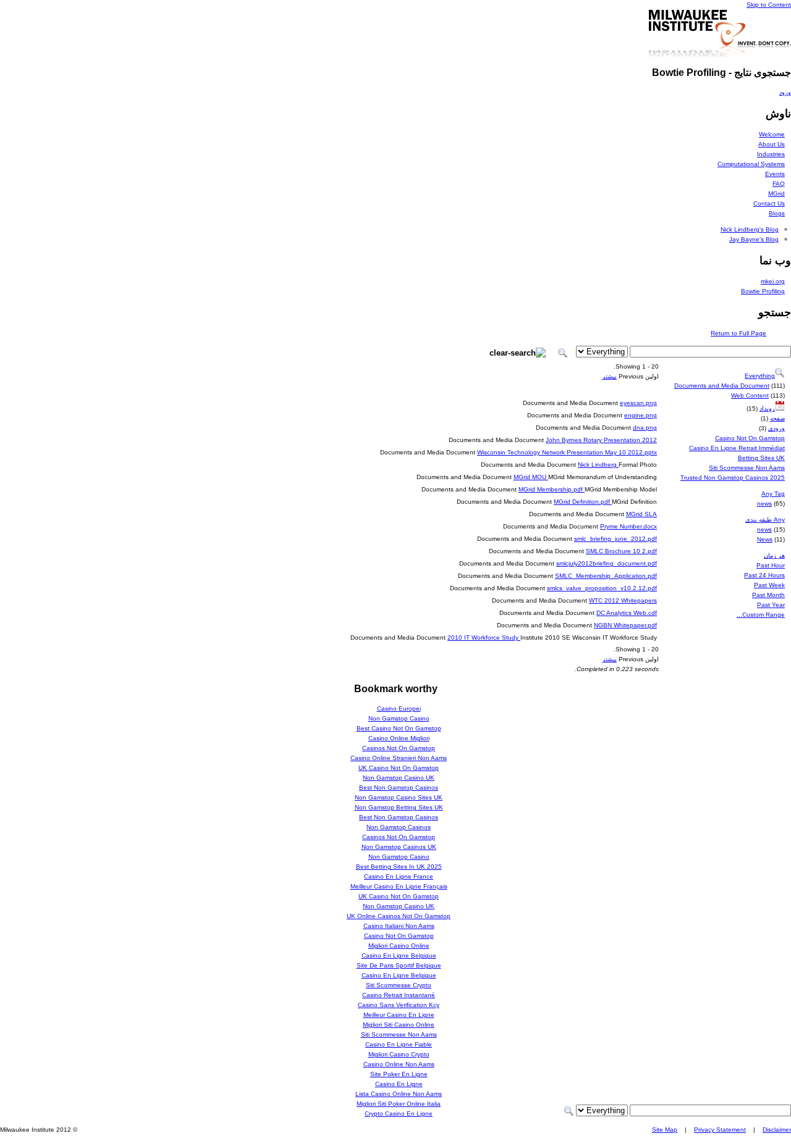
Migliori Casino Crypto (398, 1054)
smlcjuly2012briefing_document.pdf (606, 563)
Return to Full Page (738, 333)
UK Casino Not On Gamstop (398, 767)
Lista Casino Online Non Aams (398, 1093)
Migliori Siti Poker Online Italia (399, 1103)
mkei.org (773, 281)
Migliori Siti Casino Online (398, 1024)
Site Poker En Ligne (399, 1074)
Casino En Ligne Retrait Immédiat (737, 448)
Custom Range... (761, 614)
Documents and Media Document (721, 385)
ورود (785, 92)
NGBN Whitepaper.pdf (625, 625)
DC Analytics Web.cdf (626, 612)
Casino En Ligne (399, 1083)
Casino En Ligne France (398, 876)
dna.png (645, 427)
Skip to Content (769, 4)
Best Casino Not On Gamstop (399, 728)
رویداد (767, 408)
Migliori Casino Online (398, 945)
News (764, 539)
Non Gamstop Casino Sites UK (398, 797)
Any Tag (773, 493)
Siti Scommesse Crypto (398, 985)
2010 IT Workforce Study (483, 637)
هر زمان (774, 555)
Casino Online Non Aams (398, 1064)
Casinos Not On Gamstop (398, 748)
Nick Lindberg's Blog (750, 229)
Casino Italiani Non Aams (398, 925)
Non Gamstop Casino (398, 718)
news (764, 503)
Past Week (769, 585)
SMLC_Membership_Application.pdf (606, 575)
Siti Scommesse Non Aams (747, 467)
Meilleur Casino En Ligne (398, 1014)
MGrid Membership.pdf (551, 489)
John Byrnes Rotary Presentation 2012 (601, 440)
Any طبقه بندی (765, 519)
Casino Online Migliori (398, 738)
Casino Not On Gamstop (750, 438)
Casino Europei (399, 708)
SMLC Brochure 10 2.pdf (621, 551)
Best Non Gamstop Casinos (398, 787)
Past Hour (770, 565)
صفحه (777, 418)
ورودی (776, 428)
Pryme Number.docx (628, 526)
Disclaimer (777, 1129)
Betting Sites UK (761, 457)
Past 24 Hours (764, 575)
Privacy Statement (720, 1129)
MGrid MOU (531, 477)
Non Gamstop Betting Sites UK (399, 807)
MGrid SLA (641, 514)
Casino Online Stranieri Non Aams (398, 757)
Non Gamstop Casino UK (398, 777)
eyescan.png (638, 402)
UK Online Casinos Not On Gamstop (398, 916)
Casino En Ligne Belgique (399, 955)
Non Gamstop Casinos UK (399, 846)
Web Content (750, 395)
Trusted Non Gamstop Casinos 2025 (732, 477)
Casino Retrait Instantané (398, 995)
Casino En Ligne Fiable (398, 1044)
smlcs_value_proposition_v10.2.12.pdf (602, 588)
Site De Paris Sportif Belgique (399, 965)
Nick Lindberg (598, 464)
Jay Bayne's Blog (754, 239)
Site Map (664, 1129)
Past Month (768, 594)
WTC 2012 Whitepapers (623, 600)
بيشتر (609, 376)
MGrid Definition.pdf (583, 501)
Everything (760, 375)
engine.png (640, 415)
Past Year (771, 604)
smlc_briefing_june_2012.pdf (615, 538)
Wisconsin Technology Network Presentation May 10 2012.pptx (567, 452)
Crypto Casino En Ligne (399, 1113)
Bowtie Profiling (763, 291)
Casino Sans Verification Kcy (398, 1004)
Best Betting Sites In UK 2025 (399, 866)
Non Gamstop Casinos (398, 827)
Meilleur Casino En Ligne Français (398, 886)
